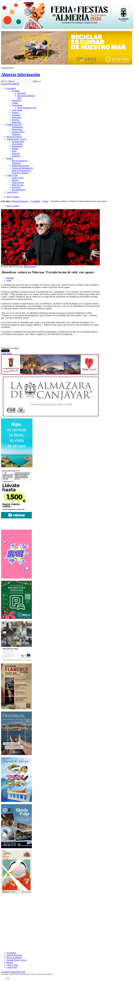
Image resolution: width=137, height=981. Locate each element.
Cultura (45, 201)
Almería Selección (14, 955)
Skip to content (12, 197)
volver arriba (6, 353)
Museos (9, 962)
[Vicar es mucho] (50, 374)
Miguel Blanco (30, 266)
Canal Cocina (12, 965)
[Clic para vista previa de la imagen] (50, 264)
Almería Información (19, 201)
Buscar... (4, 81)
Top (7, 978)
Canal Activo (12, 967)
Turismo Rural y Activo (16, 960)
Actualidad (35, 201)
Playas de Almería (14, 957)
